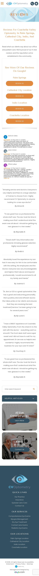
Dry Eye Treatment (19, 522)
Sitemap (30, 564)
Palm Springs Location (19, 538)
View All (6, 178)
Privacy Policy (20, 564)
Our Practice (19, 497)
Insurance (19, 500)
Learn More (19, 420)
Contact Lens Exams (19, 525)
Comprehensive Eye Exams (19, 516)
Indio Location (19, 544)
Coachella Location (19, 547)
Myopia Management (19, 519)
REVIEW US (20, 83)
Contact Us (19, 449)
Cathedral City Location (19, 541)
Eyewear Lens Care (19, 503)
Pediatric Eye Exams (19, 528)
